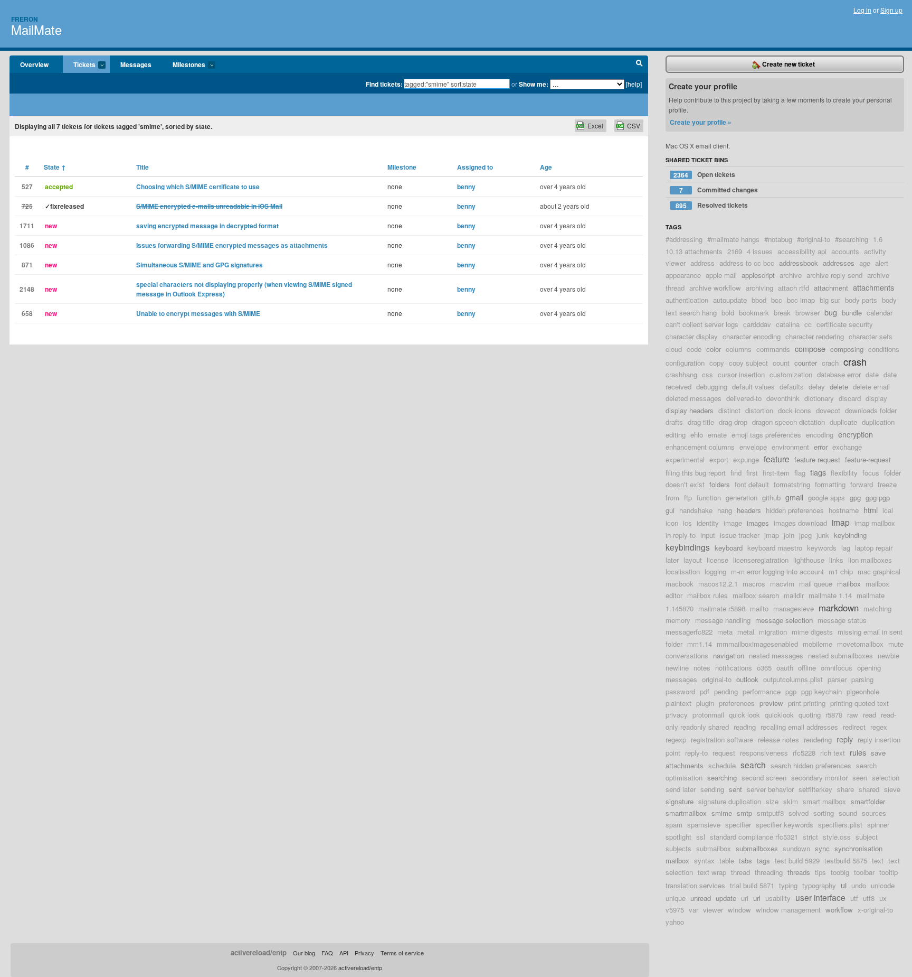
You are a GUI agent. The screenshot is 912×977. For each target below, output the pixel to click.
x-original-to (875, 910)
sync (822, 848)
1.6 (877, 239)
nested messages (776, 655)
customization (791, 374)
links (836, 560)
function (709, 497)
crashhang (681, 374)
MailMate (36, 29)
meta (725, 632)
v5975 (675, 910)
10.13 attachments (694, 251)
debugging (711, 387)
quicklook (779, 715)
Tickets (79, 65)
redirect (854, 727)
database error (839, 374)
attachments (873, 287)
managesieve (793, 608)
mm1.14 (699, 644)
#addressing (684, 239)
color (713, 349)
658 (27, 313)
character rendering (814, 336)
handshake (695, 510)
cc (808, 324)
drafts (674, 422)
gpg (855, 497)
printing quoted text (859, 703)
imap (841, 522)
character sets (870, 336)
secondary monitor (819, 778)
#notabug (778, 239)
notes (702, 668)
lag (845, 548)
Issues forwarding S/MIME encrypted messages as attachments (232, 245)
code (694, 349)
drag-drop (733, 422)
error (821, 447)
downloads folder (871, 410)
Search (639, 64)
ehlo (696, 435)
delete (839, 387)
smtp (744, 813)
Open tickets (704, 175)
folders (719, 484)
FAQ (327, 952)
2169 (734, 251)
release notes (778, 739)
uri (744, 898)
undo (858, 885)
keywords (822, 548)
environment (790, 447)
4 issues (760, 251)
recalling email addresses (799, 727)
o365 (764, 668)
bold (727, 313)
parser (837, 679)
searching (722, 778)
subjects (678, 848)
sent (735, 789)
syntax (704, 860)
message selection (784, 620)
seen (859, 778)
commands (773, 349)
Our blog (304, 952)
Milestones (183, 65)
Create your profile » (701, 122)
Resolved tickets (712, 205)
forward (861, 484)
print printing (806, 703)
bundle (852, 313)
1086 (27, 245)
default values (753, 387)
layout (692, 560)
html (870, 509)
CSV (633, 125)
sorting (823, 813)
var (693, 910)
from (672, 497)
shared (869, 789)
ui (844, 884)
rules (858, 752)
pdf (704, 691)
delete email (871, 387)
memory (678, 620)
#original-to (813, 239)
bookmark (754, 313)
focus (870, 473)
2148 (27, 289)
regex (878, 727)
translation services (695, 885)
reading (745, 727)
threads (798, 872)
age (864, 263)
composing (846, 349)
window (739, 910)
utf (854, 898)
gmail (794, 497)
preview (771, 703)
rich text (832, 753)
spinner (878, 825)
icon (672, 523)
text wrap (712, 872)
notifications (733, 668)
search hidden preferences (811, 765)
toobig (840, 872)
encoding (819, 435)
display (876, 398)
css (707, 374)
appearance (683, 275)
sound (848, 813)
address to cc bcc (746, 263)
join (789, 535)
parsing (862, 679)
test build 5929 (797, 860)
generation (741, 497)
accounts (845, 251)
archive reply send (834, 275)
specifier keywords (784, 825)
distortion (759, 410)
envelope (753, 447)
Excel (595, 125)
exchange (847, 447)
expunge (746, 459)
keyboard (729, 548)
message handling (722, 620)
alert (881, 263)
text (878, 860)
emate (717, 435)
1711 (27, 225)
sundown (796, 848)
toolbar (864, 872)
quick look (744, 715)
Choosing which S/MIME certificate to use (198, 186)
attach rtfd (793, 288)
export (718, 459)
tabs (745, 860)
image (733, 523)
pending (726, 691)
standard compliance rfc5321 (754, 837)
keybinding (850, 535)
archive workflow (715, 288)
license (717, 560)
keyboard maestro (774, 548)
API (343, 952)
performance (762, 691)
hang (724, 510)
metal (745, 632)
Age (546, 167)
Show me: (533, 84)
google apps (826, 497)
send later (681, 789)
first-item (776, 473)
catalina (788, 324)
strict (810, 837)
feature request (817, 459)
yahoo (675, 922)
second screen (764, 778)
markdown (839, 607)
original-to (717, 679)
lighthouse (808, 560)
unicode (883, 885)
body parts (861, 300)
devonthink (783, 398)
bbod (759, 300)
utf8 (869, 898)
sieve (892, 789)
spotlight (678, 837)
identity (708, 523)
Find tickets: (384, 84)
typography (819, 885)
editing (676, 435)
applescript (758, 275)
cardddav (757, 324)
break (782, 313)
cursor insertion (741, 374)
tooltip (888, 872)
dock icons (794, 410)
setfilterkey (815, 789)
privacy (677, 715)
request (723, 753)
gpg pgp (878, 497)
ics (687, 523)
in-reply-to (681, 535)
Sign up (891, 9)
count (781, 363)
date (872, 374)
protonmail (708, 715)
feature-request (868, 459)
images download (800, 523)
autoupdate (730, 300)
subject (867, 837)
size (772, 801)
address (702, 263)
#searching (851, 239)
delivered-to (744, 398)
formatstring (792, 484)
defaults (792, 387)
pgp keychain (821, 691)
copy (716, 363)
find (736, 473)
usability (778, 898)
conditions (883, 349)
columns (739, 349)
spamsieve (703, 825)
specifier (738, 825)
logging (715, 571)
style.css (837, 837)
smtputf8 (770, 813)
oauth (784, 668)
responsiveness (764, 753)
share (845, 789)
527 (27, 186)
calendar (879, 313)
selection (885, 778)
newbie (888, 655)
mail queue (815, 584)
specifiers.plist (840, 825)
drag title (701, 422)
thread (740, 872)
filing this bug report (696, 473)
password (680, 691)
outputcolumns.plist (793, 679)
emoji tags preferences (766, 435)
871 (27, 264)
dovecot (828, 410)
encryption (855, 434)
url (757, 898)
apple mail (721, 275)
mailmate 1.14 (830, 595)
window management (788, 910)
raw (852, 715)
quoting (810, 715)
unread (700, 898)
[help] (634, 83)
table (726, 860)
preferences (737, 703)
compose (810, 348)
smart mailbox (824, 801)
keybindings (688, 547)
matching (877, 608)
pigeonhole (863, 691)
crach (830, 363)
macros (754, 584)
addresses (838, 263)
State (55, 167)
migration (773, 632)
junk (822, 535)
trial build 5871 (752, 885)
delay (817, 387)
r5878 (833, 715)
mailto (759, 608)
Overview (34, 64)
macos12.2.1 (718, 584)
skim (790, 801)
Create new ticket (788, 64)
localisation (683, 571)
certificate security (844, 324)
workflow (839, 910)
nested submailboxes (840, 655)
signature (680, 801)
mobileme (817, 644)
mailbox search (756, 595)
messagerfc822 (689, 632)
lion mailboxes (870, 560)
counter (805, 363)
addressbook (798, 263)
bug (830, 312)
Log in (862, 9)
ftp (688, 497)
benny (466, 186)
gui (670, 510)
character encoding (752, 336)
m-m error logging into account (777, 571)
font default (752, 484)
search (753, 764)
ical (887, 510)
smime (721, 813)
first (752, 473)
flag (799, 473)
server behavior (770, 789)
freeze (887, 484)
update (726, 898)
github (771, 497)
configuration (685, 363)
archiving (759, 288)
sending (712, 789)
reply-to (696, 753)
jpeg (805, 535)
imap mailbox (874, 523)
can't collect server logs (702, 324)
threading (769, 872)
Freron (24, 19)
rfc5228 (804, 753)
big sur (830, 300)
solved (798, 813)
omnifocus (836, 668)
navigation (728, 655)
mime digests (812, 632)
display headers (690, 410)
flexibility (844, 473)
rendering (818, 739)
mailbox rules (707, 595)
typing (788, 885)
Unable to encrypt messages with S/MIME (198, 313)
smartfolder (868, 801)
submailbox (713, 848)
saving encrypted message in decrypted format (207, 225)
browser (807, 313)
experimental (685, 459)
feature (777, 458)
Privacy (364, 952)
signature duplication (729, 801)
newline (677, 668)
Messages (135, 64)
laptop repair (873, 548)
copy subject (748, 363)
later (672, 560)
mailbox (849, 584)
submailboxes (757, 848)
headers (749, 510)
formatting (830, 484)
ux (883, 898)
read (869, 715)
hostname (844, 510)
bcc (776, 300)
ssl (700, 837)
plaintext (678, 703)
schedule (722, 765)
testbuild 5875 (845, 860)
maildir (794, 595)
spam (674, 825)
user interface (820, 897)
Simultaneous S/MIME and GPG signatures (199, 264)
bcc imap (801, 300)
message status (842, 620)
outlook (747, 679)
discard (850, 398)
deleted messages (693, 398)
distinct (729, 410)
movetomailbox (860, 644)
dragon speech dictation (788, 422)
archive (791, 275)
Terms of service (402, 952)
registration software (722, 739)
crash (855, 361)
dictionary (819, 398)
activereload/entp (259, 952)
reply (845, 739)
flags (818, 472)
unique (676, 898)
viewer (713, 910)
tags (763, 860)
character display (692, 336)
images (758, 523)
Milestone (401, 167)
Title (142, 167)
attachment (831, 288)
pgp (790, 691)
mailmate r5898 (721, 608)
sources (874, 813)
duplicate (843, 422)
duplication (878, 422)
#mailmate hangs (733, 239)
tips (820, 872)
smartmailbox (686, 813)
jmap (771, 535)
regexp (676, 739)
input (707, 535)
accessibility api (801, 251)
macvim (782, 584)
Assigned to (475, 167)
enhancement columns (700, 447)
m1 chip (841, 571)
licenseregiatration (760, 560)
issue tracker (739, 535)
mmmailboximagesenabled (757, 644)
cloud (674, 349)
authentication (687, 300)
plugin (705, 703)
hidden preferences (795, 510)
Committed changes (718, 190)
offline (807, 668)
